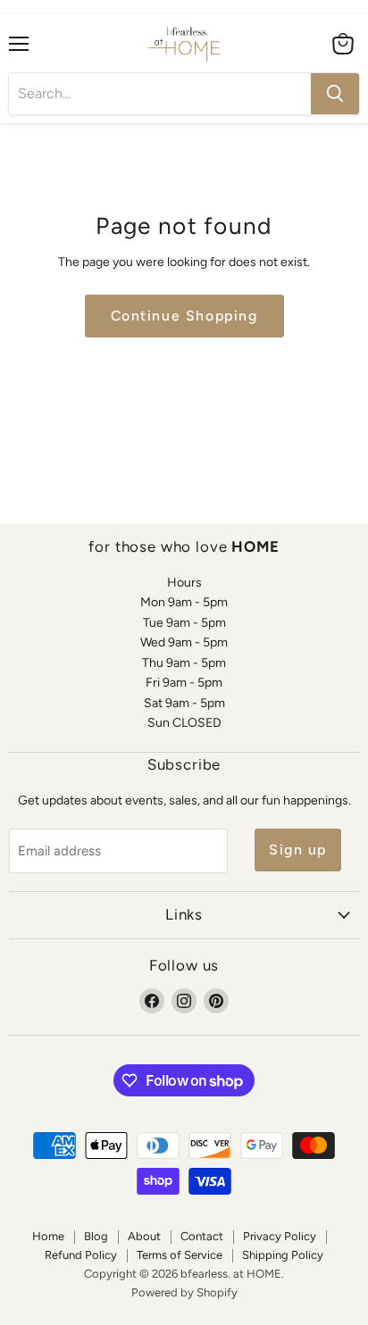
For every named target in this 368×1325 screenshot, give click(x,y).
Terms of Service (179, 1255)
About (144, 1236)
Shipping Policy (282, 1255)
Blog (96, 1236)
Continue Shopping (184, 315)
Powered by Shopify (184, 1292)
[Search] (335, 93)
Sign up (298, 849)
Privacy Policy (279, 1236)
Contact (201, 1236)
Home (48, 1236)
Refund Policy (81, 1255)
